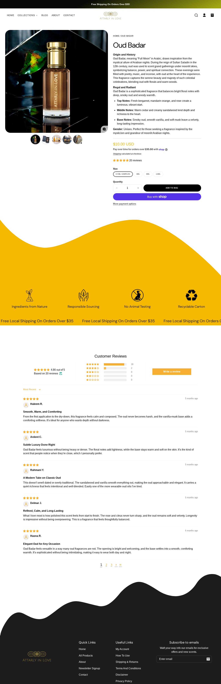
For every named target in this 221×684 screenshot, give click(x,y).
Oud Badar (127, 36)
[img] (31, 399)
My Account (122, 649)
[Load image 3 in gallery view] (56, 139)
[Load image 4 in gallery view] (67, 139)
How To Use (123, 655)
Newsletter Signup (89, 668)
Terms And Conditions (128, 668)
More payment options (124, 203)
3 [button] (111, 564)
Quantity (118, 182)
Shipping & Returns (127, 662)
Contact (83, 674)
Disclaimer (122, 674)
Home (116, 36)
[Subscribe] (208, 659)
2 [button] (106, 564)
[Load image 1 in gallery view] (35, 139)
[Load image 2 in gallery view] (46, 139)
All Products (86, 655)
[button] (196, 15)
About (82, 662)
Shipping (117, 154)
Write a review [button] (171, 371)
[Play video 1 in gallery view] (78, 139)
